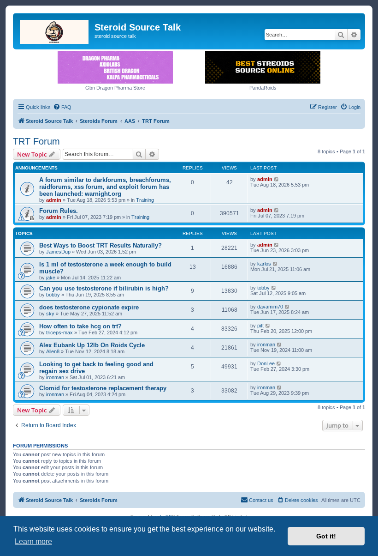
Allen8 (52, 351)
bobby (53, 294)
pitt (260, 325)
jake (50, 277)
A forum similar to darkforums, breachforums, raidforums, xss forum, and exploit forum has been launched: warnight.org (105, 186)
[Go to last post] (277, 179)
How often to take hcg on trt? (80, 326)
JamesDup (58, 251)
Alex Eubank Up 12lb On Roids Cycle (92, 345)
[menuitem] (62, 107)
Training (145, 200)
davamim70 (270, 306)
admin (53, 200)
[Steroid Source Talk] (54, 30)
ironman (266, 344)
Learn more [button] (33, 541)
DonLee (266, 363)
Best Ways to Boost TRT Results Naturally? (100, 245)
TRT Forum (36, 141)
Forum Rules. (58, 210)
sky (50, 313)
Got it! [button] (326, 536)
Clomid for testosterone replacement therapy (102, 388)
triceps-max (59, 332)
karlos (264, 263)
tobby (263, 287)
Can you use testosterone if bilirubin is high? (104, 288)
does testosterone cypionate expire (89, 307)
